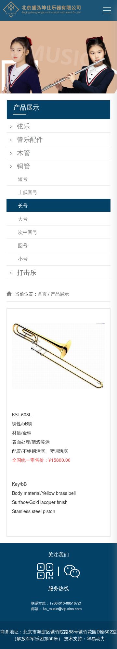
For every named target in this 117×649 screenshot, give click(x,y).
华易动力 (96, 638)
